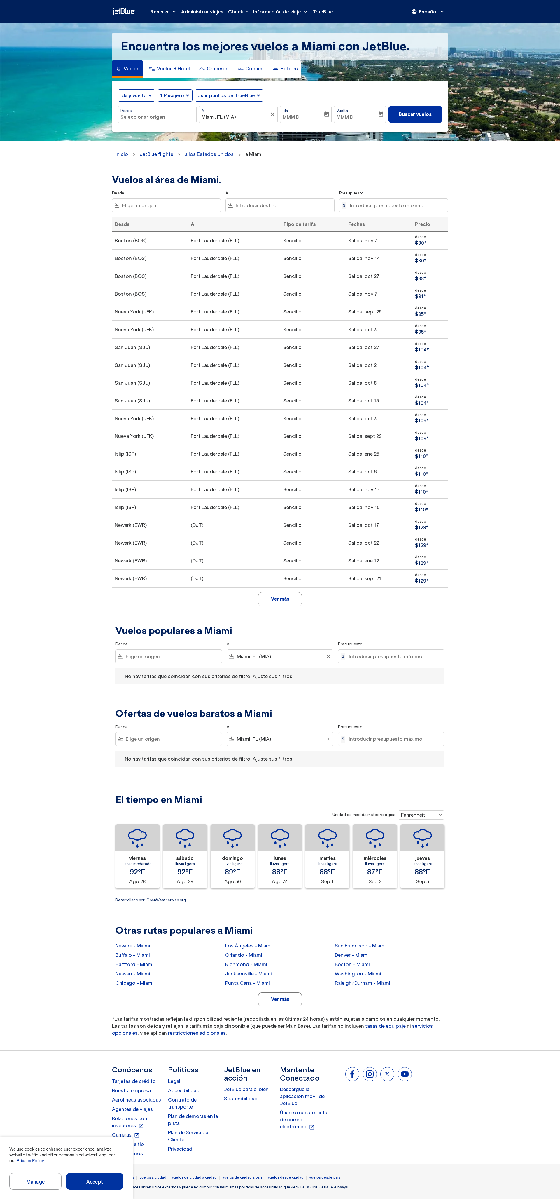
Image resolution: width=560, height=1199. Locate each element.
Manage (35, 1182)
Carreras (126, 1135)
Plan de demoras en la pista (193, 1119)
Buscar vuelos (415, 114)
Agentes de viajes (132, 1109)
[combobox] (157, 117)
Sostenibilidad (241, 1099)
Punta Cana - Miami (247, 983)
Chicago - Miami (134, 983)
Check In (238, 12)
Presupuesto (351, 193)
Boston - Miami (352, 964)
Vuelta (342, 111)
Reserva (163, 12)
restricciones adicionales (197, 1033)
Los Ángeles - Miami (248, 946)
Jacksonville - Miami (248, 974)
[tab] (127, 69)
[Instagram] (370, 1074)
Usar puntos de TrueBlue (226, 95)
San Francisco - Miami (360, 946)
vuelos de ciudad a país (242, 1177)
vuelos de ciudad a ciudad (194, 1177)
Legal (174, 1081)
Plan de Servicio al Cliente (188, 1136)
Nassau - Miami (133, 974)
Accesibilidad (184, 1090)
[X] (387, 1074)
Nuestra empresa (131, 1090)
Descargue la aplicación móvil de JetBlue (302, 1096)
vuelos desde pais (324, 1177)
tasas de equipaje (385, 1026)
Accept (94, 1182)
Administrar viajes (202, 12)
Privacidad (180, 1149)
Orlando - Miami (243, 955)
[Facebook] (352, 1074)
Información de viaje (281, 12)
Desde (126, 111)
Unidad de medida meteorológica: (364, 814)
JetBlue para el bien (246, 1089)
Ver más (280, 999)
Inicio (122, 154)
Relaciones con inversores (129, 1122)
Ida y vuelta (133, 95)
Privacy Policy (30, 1160)
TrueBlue (323, 12)
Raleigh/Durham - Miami (362, 983)
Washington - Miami (358, 974)
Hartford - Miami (134, 964)
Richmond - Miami (246, 964)
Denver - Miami (352, 955)
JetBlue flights (156, 154)
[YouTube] (405, 1074)
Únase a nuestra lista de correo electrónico (303, 1120)
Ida (285, 111)
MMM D (291, 117)
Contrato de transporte (182, 1103)
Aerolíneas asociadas (136, 1100)
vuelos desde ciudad (286, 1177)
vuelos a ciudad (152, 1177)
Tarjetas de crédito (134, 1081)
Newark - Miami (133, 946)
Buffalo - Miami (133, 955)
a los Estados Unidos (209, 154)
